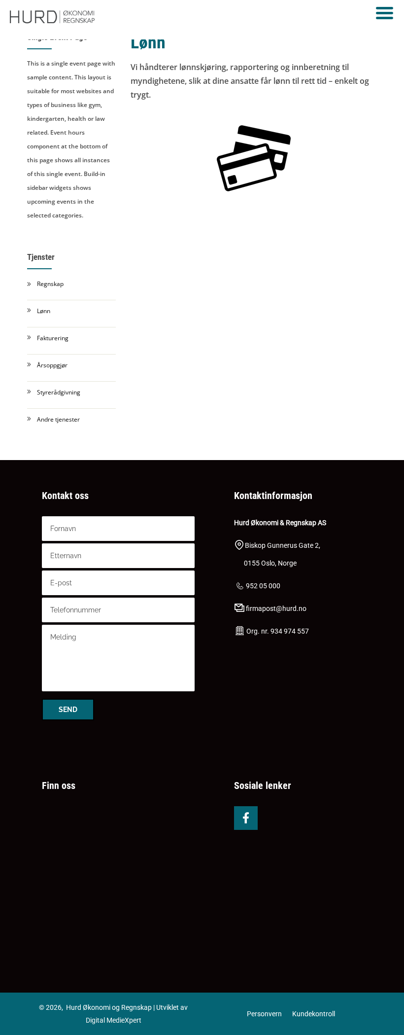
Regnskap (50, 284)
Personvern (264, 1014)
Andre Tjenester (58, 419)
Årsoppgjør (52, 365)
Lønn (43, 311)
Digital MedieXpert (113, 1020)
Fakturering (52, 338)
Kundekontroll (313, 1014)
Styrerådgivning (58, 392)
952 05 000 (263, 586)
